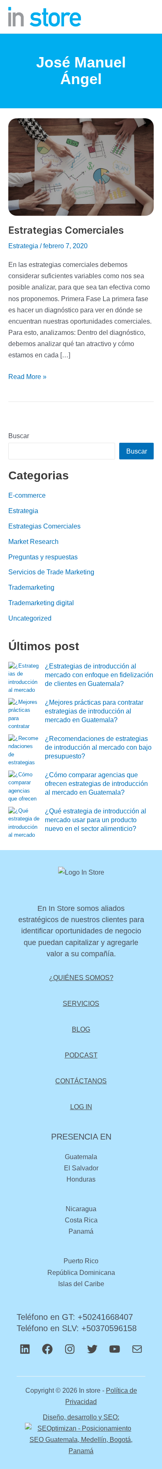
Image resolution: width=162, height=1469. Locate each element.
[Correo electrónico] (137, 1349)
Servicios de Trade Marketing (51, 572)
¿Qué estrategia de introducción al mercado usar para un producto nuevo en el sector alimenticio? (95, 820)
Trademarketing (31, 587)
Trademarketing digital (41, 602)
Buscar (18, 435)
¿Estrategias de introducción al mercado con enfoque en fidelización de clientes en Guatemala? (99, 675)
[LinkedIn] (25, 1349)
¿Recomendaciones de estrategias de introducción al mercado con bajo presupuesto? (98, 747)
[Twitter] (92, 1349)
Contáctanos (81, 1081)
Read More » (27, 375)
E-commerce (27, 495)
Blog (81, 1029)
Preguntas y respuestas (43, 557)
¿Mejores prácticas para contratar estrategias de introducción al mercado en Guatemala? (94, 711)
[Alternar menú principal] (144, 16)
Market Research (33, 541)
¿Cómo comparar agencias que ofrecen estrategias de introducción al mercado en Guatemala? (96, 783)
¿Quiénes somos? (81, 977)
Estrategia (23, 245)
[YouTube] (114, 1349)
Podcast (81, 1055)
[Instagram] (70, 1349)
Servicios (81, 1003)
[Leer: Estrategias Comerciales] (81, 170)
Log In (81, 1106)
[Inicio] (44, 16)
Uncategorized (30, 618)
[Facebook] (47, 1349)
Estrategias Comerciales (66, 230)
